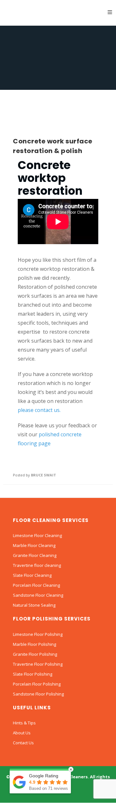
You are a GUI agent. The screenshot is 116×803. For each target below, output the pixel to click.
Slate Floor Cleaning (32, 575)
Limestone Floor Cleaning (37, 535)
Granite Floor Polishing (35, 654)
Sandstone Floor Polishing (38, 694)
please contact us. (39, 410)
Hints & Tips (24, 723)
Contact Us (23, 743)
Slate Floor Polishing (32, 674)
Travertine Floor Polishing (38, 664)
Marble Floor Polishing (34, 644)
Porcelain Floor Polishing (37, 684)
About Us (22, 733)
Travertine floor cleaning (37, 565)
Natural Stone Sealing (34, 605)
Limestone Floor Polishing (38, 634)
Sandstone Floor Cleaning (38, 595)
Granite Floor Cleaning (34, 555)
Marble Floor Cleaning (34, 545)
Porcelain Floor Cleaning (36, 585)
